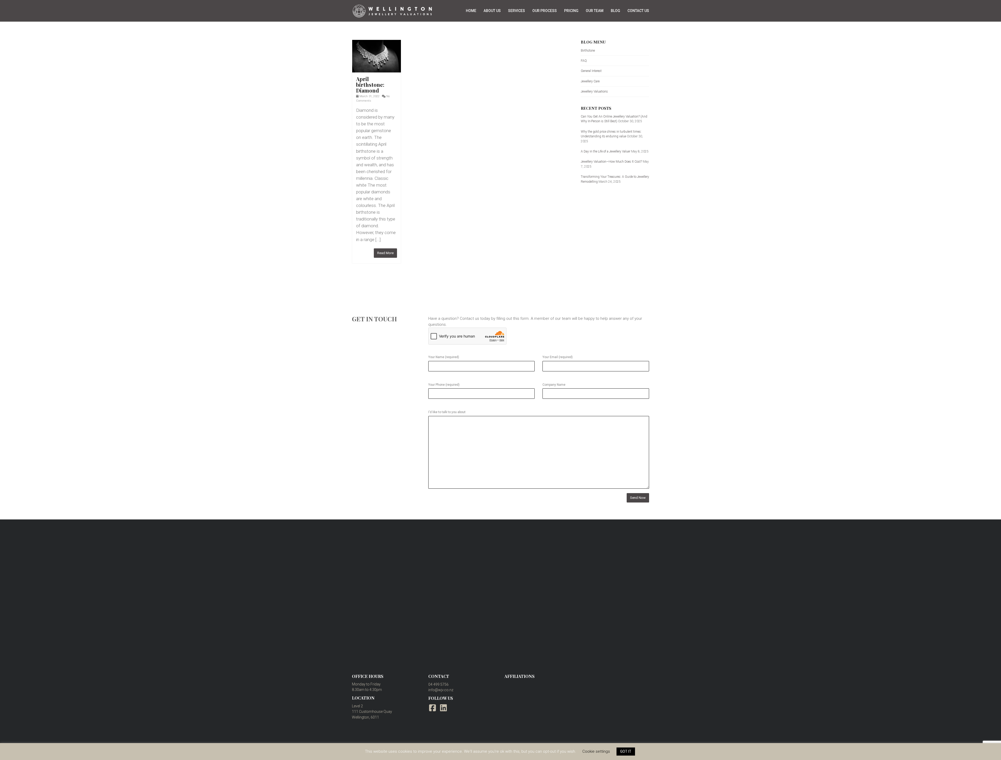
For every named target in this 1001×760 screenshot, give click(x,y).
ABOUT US (492, 11)
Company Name (553, 385)
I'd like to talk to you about (447, 412)
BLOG (615, 11)
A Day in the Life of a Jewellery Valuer (605, 151)
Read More (385, 253)
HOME (471, 11)
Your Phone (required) (444, 385)
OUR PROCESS (544, 11)
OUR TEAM (594, 11)
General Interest (591, 71)
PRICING (571, 11)
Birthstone (588, 50)
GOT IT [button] (625, 751)
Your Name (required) (443, 357)
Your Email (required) (557, 357)
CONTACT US (638, 11)
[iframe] (500, 584)
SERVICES (516, 11)
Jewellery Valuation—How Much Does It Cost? (611, 161)
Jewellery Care (590, 81)
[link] (376, 56)
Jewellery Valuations (594, 91)
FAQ (584, 61)
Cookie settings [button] (596, 751)
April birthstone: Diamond (370, 84)
